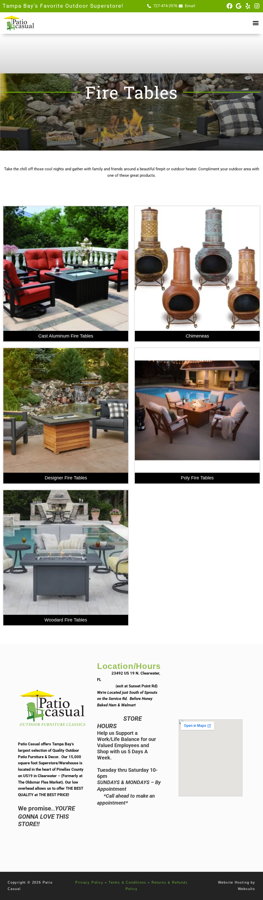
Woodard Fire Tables (65, 619)
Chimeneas (197, 336)
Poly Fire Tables (197, 477)
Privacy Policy (89, 882)
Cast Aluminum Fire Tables (65, 336)
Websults (246, 889)
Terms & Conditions (127, 882)
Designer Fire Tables (66, 477)
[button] (255, 23)
